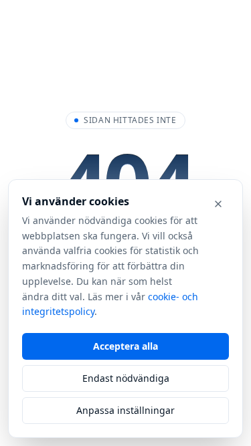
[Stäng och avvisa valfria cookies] (218, 204)
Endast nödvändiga (125, 378)
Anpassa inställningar (125, 410)
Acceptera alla (125, 346)
